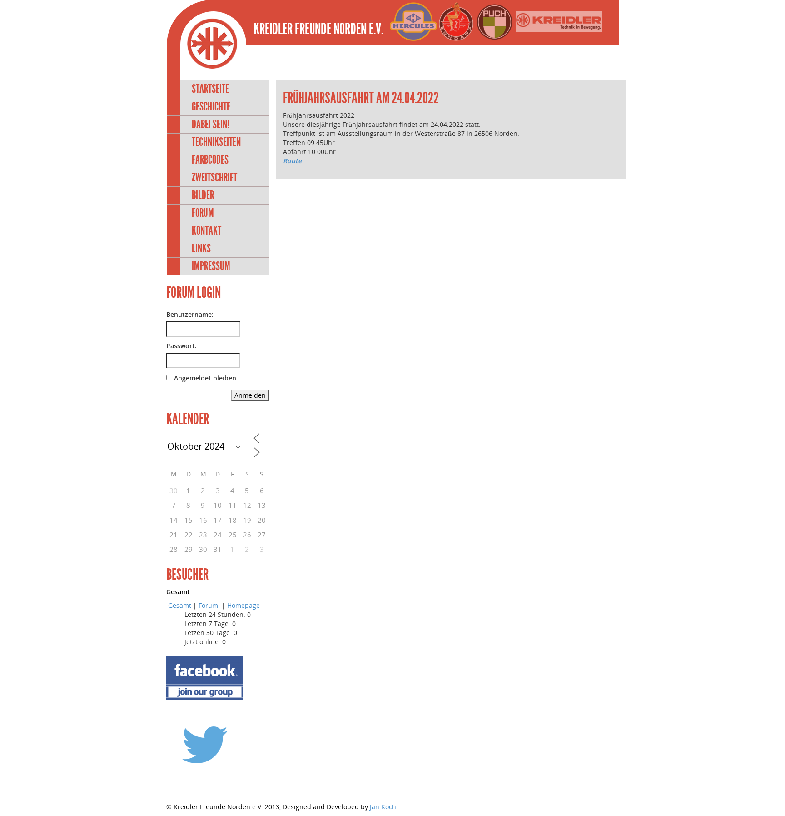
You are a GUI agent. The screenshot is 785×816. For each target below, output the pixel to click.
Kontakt (206, 231)
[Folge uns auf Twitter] (204, 744)
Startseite (210, 89)
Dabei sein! (210, 124)
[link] (284, 169)
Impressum (211, 266)
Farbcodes (210, 160)
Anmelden (250, 395)
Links (201, 248)
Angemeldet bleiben (205, 378)
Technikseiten (216, 142)
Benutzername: (190, 314)
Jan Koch (383, 806)
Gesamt (179, 605)
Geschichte (211, 107)
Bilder (203, 195)
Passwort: (181, 345)
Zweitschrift (214, 177)
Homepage (243, 605)
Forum (203, 213)
